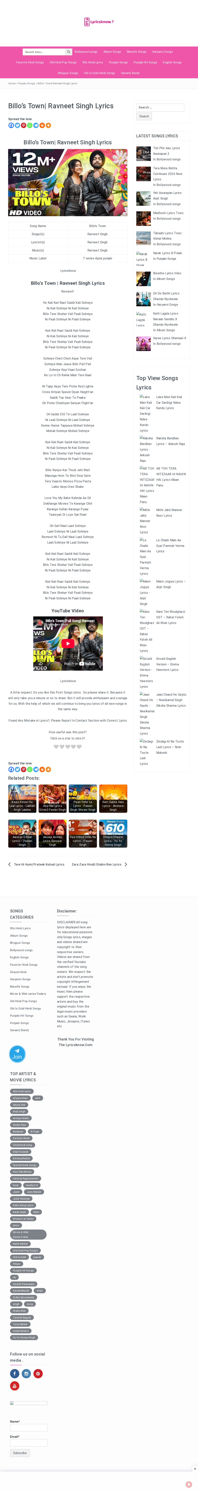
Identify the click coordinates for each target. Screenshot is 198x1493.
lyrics (16, 1225)
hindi (16, 1185)
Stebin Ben (19, 1310)
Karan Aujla (19, 1212)
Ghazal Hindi (18, 972)
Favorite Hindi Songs (30, 62)
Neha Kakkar (20, 1243)
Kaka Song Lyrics (23, 1205)
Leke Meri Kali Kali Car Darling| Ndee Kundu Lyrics (169, 402)
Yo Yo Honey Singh (24, 1337)
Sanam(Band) (21, 1290)
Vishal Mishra (21, 1331)
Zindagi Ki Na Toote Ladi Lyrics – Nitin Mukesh (170, 747)
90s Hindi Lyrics (93, 62)
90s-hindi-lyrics (22, 1091)
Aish (37, 1098)
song (30, 1304)
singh (16, 1304)
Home (12, 83)
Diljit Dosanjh (20, 1151)
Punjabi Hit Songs (145, 62)
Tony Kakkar (20, 1324)
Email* (15, 1437)
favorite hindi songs (24, 1165)
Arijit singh (19, 1111)
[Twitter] (17, 125)
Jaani (16, 1191)
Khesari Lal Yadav (23, 1218)
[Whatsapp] (29, 125)
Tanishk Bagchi (22, 1317)
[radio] (56, 747)
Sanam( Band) (130, 73)
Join (17, 1057)
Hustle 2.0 (32, 1185)
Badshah (18, 1131)
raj (14, 1277)
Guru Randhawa (22, 1171)
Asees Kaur (19, 1124)
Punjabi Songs (118, 62)
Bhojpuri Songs (68, 73)
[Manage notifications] (189, 1484)
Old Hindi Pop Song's (25, 1250)
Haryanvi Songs (162, 51)
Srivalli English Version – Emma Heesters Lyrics (167, 664)
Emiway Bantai (21, 1158)
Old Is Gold (19, 1257)
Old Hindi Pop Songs (63, 62)
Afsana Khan (20, 1098)
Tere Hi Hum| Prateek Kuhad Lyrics (39, 864)
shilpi (40, 1290)
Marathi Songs (136, 51)
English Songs (172, 62)
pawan (37, 1257)
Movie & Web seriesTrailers (28, 994)
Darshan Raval (21, 1138)
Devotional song (22, 1145)
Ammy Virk (19, 1104)
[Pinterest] (23, 125)
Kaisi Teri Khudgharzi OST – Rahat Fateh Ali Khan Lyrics (170, 617)
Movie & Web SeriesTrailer (21, 1235)
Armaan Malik (21, 1118)
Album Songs (112, 51)
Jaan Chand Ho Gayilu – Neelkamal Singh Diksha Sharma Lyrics (171, 700)
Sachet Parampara (23, 1284)
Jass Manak (34, 1191)
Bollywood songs (86, 51)
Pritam (16, 1263)
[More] (48, 125)
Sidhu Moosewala (23, 1297)
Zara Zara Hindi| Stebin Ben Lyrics (97, 864)
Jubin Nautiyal (21, 1198)
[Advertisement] (75, 1114)
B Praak (35, 1131)
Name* (15, 1421)
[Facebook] (11, 125)
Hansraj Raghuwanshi (25, 1178)
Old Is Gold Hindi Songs (99, 73)
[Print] (42, 125)
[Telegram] (36, 125)
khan (36, 1212)
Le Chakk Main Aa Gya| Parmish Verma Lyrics (170, 545)
